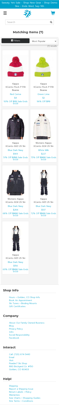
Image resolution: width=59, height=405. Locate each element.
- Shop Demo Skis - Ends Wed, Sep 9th (36, 4)
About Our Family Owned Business (26, 322)
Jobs (11, 331)
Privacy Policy (16, 328)
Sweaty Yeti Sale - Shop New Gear (21, 2)
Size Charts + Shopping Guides (24, 398)
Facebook (14, 338)
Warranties (14, 395)
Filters (16, 40)
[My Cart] (53, 14)
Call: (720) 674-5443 (19, 354)
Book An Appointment (20, 300)
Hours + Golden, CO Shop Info (24, 297)
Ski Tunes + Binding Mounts (23, 303)
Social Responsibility (19, 334)
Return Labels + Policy (20, 392)
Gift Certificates (17, 306)
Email (11, 357)
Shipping (13, 385)
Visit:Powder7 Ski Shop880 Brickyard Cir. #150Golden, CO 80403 (21, 365)
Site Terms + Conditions (21, 401)
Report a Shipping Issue (21, 389)
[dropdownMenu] (5, 13)
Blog (11, 325)
